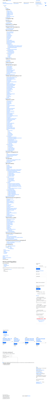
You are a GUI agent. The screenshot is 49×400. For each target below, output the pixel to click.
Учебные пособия (9, 71)
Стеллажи (8, 182)
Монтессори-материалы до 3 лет (12, 77)
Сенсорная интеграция (10, 238)
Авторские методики (9, 63)
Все (7, 153)
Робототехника (8, 61)
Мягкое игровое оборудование (11, 236)
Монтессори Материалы (11, 245)
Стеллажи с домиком (11, 175)
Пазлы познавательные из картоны (12, 115)
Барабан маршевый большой (17, 340)
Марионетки (10, 146)
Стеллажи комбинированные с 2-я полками (14, 188)
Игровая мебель (9, 167)
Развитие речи (9, 43)
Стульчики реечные (11, 177)
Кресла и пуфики (9, 166)
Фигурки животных (10, 125)
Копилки (8, 106)
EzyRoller (7, 8)
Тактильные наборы (10, 86)
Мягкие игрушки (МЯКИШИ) (11, 84)
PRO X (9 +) (8, 15)
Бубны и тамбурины (10, 201)
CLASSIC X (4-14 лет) (10, 12)
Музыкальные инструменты (10, 196)
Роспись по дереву (10, 224)
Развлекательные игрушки (11, 119)
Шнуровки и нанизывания (11, 87)
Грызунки (8, 82)
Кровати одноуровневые (12, 191)
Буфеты (9, 187)
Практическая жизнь (10, 32)
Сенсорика (8, 33)
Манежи (8, 168)
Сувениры (8, 225)
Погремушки (9, 80)
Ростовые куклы (10, 147)
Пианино (8, 213)
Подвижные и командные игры (11, 118)
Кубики (8, 97)
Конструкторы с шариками (12, 138)
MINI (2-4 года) (9, 10)
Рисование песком (10, 223)
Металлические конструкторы (12, 140)
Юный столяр (9, 228)
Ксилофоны (8, 205)
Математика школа (11, 51)
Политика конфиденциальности (39, 383)
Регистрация (38, 0)
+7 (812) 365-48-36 (15, 3)
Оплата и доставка (7, 250)
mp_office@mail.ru (38, 371)
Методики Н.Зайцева (10, 70)
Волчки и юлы (9, 94)
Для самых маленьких (10, 31)
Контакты (5, 253)
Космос (8, 39)
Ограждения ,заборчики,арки (12, 171)
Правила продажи (38, 382)
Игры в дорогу (10, 130)
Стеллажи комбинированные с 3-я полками (14, 186)
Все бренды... (12, 248)
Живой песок (10, 230)
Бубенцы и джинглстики (10, 200)
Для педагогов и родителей (11, 160)
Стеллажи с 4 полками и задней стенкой (14, 184)
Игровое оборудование (9, 150)
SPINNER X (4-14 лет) (10, 13)
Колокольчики (9, 204)
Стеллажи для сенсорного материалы (14, 183)
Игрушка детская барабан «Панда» (29, 339)
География (8, 38)
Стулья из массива (11, 178)
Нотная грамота (9, 40)
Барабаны (8, 199)
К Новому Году (8, 17)
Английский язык (9, 35)
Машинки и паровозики (10, 111)
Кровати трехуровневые (12, 192)
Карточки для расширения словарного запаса (15, 45)
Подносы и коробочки (10, 53)
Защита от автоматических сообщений (40, 286)
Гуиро (8, 203)
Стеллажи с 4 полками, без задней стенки (14, 185)
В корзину (38, 268)
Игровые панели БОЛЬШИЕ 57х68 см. (12, 154)
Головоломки (9, 96)
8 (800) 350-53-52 (26, 3)
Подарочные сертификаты (10, 25)
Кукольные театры (10, 144)
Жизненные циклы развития (12, 47)
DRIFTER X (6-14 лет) (10, 14)
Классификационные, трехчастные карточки (15, 46)
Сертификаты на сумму (10, 28)
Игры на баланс (10, 134)
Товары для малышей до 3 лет (10, 74)
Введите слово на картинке (40, 282)
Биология (8, 48)
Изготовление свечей (10, 220)
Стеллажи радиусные (11, 174)
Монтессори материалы (9, 29)
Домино (9, 132)
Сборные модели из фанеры (12, 142)
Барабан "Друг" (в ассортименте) (7, 339)
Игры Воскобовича (10, 68)
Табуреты (9, 181)
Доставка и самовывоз (29, 370)
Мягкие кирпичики (11, 139)
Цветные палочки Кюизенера (11, 72)
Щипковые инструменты (10, 215)
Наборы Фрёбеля (9, 66)
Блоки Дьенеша (9, 67)
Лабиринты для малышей (11, 93)
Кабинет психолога (9, 57)
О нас (5, 249)
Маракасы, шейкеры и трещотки (12, 208)
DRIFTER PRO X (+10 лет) (10, 16)
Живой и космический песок (11, 229)
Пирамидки (8, 92)
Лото (9, 131)
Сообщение (38, 276)
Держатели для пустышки (11, 85)
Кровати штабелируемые (12, 193)
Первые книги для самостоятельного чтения (13, 159)
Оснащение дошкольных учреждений (11, 239)
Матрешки (8, 110)
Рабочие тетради (9, 161)
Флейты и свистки (9, 214)
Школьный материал (10, 50)
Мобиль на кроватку (10, 83)
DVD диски (8, 73)
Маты (8, 235)
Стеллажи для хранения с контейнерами (14, 172)
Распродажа (7, 19)
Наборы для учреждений (10, 242)
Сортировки (9, 90)
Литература (7, 157)
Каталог (5, 5)
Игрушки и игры (8, 98)
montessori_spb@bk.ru (39, 372)
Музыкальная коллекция (10, 41)
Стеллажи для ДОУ (10, 243)
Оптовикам (5, 252)
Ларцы (9, 55)
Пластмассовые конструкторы (12, 141)
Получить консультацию (39, 270)
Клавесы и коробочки (10, 206)
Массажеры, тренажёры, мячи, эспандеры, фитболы (15, 237)
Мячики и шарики (9, 113)
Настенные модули (10, 156)
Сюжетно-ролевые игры (10, 123)
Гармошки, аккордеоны (10, 202)
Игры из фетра (9, 102)
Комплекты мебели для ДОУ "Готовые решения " (14, 169)
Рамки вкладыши (9, 88)
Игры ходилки (10, 135)
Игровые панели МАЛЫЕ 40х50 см (12, 155)
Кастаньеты (9, 207)
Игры (8, 129)
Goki (10, 246)
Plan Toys (10, 269)
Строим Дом (10, 143)
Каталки (8, 104)
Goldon (11, 247)
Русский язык (9, 34)
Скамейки (8, 165)
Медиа (5, 251)
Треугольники (9, 211)
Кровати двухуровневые (12, 190)
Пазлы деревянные (10, 89)
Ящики (9, 56)
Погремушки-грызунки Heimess (11, 81)
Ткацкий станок (9, 226)
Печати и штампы (9, 222)
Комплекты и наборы (9, 23)
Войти (45, 2)
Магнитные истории (10, 109)
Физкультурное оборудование (7, 392)
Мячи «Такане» (9, 79)
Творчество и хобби (9, 216)
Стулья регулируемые (11, 180)
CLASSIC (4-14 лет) (9, 11)
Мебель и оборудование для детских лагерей (14, 241)
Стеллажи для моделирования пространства (13, 170)
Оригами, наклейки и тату (11, 221)
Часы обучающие (9, 126)
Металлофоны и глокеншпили (11, 209)
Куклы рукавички (10, 145)
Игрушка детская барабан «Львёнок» (40, 340)
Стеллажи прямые (11, 173)
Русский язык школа (11, 52)
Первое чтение (10, 44)
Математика (9, 37)
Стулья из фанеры (11, 179)
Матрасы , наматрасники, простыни (13, 194)
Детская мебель (8, 162)
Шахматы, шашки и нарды (11, 127)
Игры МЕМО (10, 133)
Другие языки (9, 36)
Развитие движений (10, 234)
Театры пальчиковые (11, 148)
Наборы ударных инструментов (12, 212)
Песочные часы (9, 116)
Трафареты (8, 227)
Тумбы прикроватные (11, 195)
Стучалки (8, 95)
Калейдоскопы (9, 103)
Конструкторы (9, 136)
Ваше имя (37, 271)
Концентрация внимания (11, 105)
